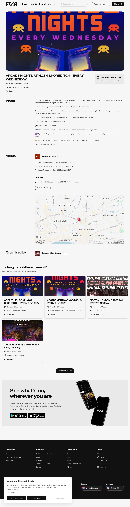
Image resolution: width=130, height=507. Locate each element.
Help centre (10, 460)
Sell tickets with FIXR (44, 454)
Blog (38, 457)
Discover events (29, 4)
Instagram (103, 454)
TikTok (102, 457)
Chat (68, 454)
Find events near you (13, 457)
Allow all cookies (17, 498)
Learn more (11, 492)
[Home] (11, 4)
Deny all (37, 498)
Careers (39, 460)
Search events (68, 4)
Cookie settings (58, 498)
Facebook (103, 460)
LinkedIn (103, 467)
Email (69, 460)
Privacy (39, 467)
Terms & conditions (43, 464)
